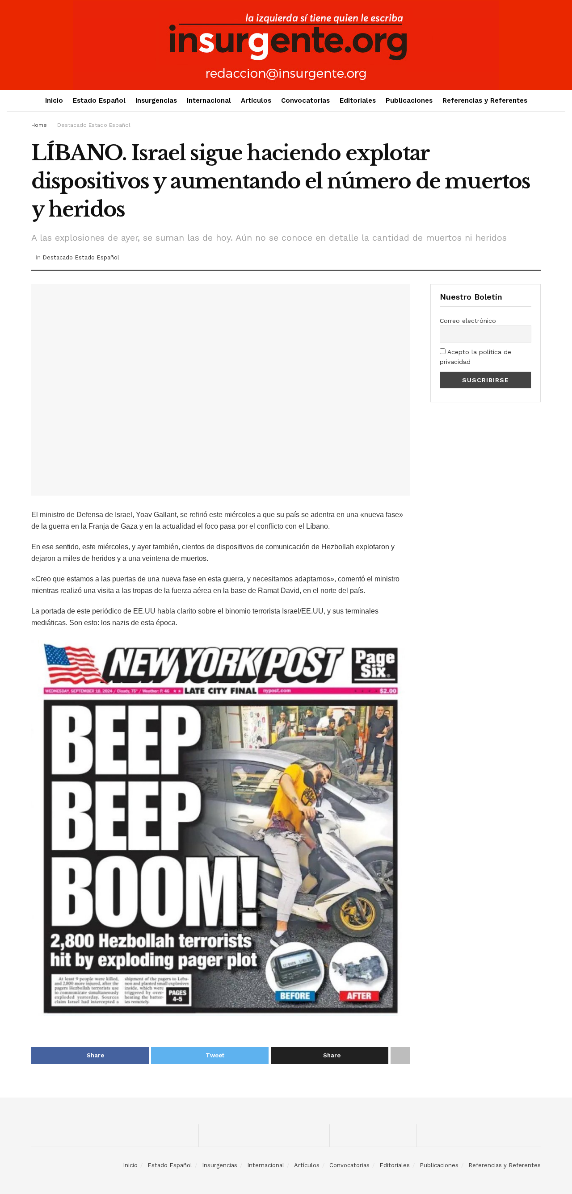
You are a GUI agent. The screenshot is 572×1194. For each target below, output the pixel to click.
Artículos (256, 100)
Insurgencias (156, 100)
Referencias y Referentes (484, 100)
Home (39, 125)
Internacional (209, 100)
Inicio (54, 100)
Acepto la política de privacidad (475, 356)
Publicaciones (409, 100)
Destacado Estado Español (93, 125)
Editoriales (358, 100)
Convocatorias (305, 100)
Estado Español (99, 100)
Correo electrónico (468, 320)
